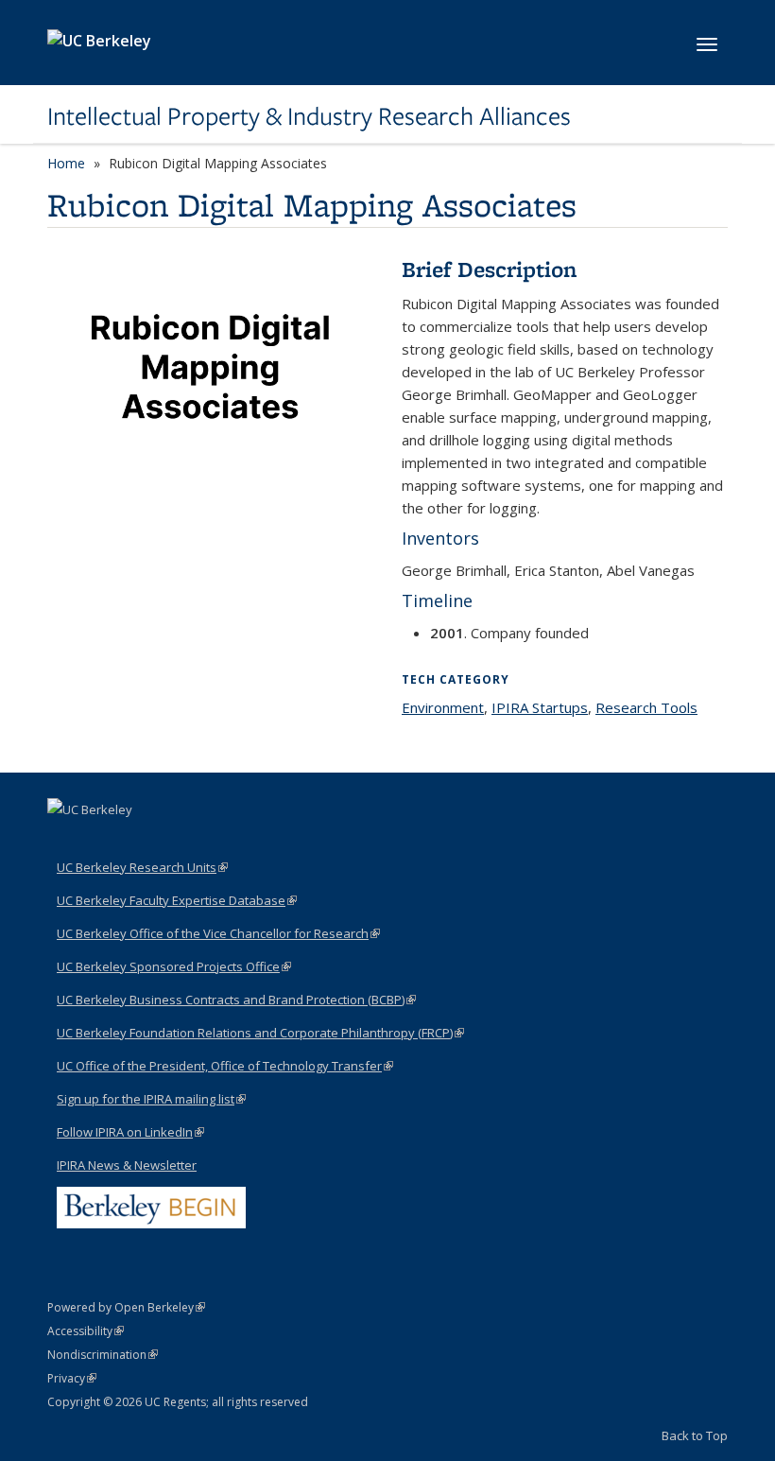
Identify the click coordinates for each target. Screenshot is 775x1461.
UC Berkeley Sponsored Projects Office (174, 966)
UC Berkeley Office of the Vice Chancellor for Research (218, 933)
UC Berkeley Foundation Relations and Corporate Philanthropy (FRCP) (260, 1032)
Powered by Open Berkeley (126, 1307)
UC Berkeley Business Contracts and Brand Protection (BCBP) (236, 999)
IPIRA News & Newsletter (127, 1165)
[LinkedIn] (64, 841)
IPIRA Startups (539, 707)
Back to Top (695, 1435)
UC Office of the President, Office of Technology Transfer (225, 1065)
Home (66, 163)
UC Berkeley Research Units (142, 867)
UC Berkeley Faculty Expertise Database (177, 900)
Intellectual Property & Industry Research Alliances (309, 116)
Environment (443, 707)
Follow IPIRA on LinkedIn (130, 1131)
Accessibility (85, 1331)
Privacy (71, 1378)
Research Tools (646, 707)
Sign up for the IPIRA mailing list (151, 1098)
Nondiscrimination (102, 1355)
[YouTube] (101, 841)
